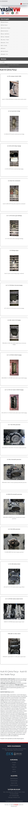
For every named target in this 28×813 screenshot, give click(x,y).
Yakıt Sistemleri (5, 31)
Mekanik (3, 48)
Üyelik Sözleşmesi (14, 778)
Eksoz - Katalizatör (5, 36)
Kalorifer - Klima (5, 42)
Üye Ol (14, 769)
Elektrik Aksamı (5, 51)
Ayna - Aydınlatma (5, 33)
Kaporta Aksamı (5, 22)
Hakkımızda (14, 767)
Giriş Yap (14, 771)
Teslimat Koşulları (14, 780)
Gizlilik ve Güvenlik (14, 785)
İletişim (14, 764)
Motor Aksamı (5, 25)
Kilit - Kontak (4, 45)
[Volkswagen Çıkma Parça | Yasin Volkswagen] (14, 10)
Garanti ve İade (14, 783)
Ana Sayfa (14, 762)
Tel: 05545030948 (3, 1)
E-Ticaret (16, 804)
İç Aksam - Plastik (5, 39)
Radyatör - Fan (5, 54)
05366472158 (25, 3)
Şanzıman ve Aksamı (6, 28)
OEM (3, 62)
